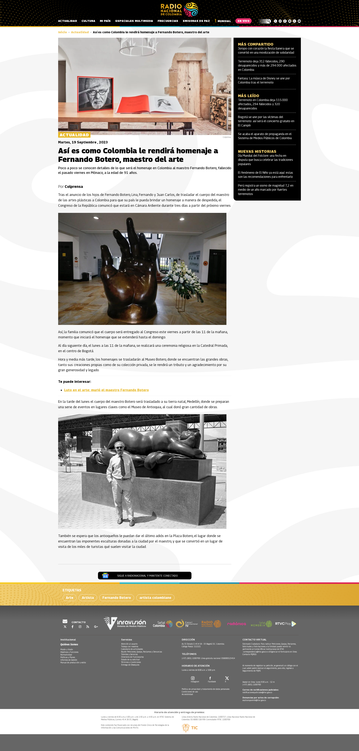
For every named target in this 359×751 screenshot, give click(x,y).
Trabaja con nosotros (129, 646)
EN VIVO (243, 20)
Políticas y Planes (67, 657)
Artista (88, 598)
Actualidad (67, 20)
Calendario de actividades (132, 649)
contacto (78, 622)
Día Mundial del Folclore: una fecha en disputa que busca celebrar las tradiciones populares (265, 160)
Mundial (224, 21)
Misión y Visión (66, 649)
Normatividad (66, 655)
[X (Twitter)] (275, 21)
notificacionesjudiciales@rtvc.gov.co (257, 692)
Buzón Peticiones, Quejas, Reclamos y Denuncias (141, 652)
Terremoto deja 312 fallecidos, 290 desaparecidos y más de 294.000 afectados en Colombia (267, 66)
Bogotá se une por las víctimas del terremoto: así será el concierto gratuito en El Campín (266, 121)
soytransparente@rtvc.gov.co (254, 700)
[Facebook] (284, 21)
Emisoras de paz (196, 20)
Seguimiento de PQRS (252, 671)
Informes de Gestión (68, 660)
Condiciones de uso (190, 692)
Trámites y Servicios (129, 654)
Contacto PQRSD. (250, 654)
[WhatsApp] (294, 21)
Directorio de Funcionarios (132, 657)
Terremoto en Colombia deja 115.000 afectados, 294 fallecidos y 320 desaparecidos (263, 104)
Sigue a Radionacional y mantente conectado (147, 575)
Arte (69, 598)
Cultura (88, 20)
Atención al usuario (129, 644)
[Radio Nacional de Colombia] (179, 10)
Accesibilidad (187, 694)
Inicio (62, 32)
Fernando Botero (116, 598)
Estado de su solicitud (130, 659)
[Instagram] (280, 21)
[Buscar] (264, 21)
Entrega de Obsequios (130, 665)
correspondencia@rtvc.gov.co (255, 652)
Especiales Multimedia (134, 20)
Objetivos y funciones (69, 652)
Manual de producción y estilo (73, 662)
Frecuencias (168, 20)
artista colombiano (155, 598)
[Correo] (299, 21)
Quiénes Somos (69, 644)
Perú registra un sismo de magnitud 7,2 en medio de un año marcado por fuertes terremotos (265, 190)
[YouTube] (289, 21)
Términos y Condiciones (131, 662)
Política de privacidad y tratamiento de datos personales (205, 689)
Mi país (105, 20)
